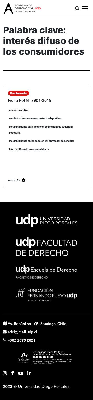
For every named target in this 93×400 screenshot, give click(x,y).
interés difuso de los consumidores (29, 149)
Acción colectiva (18, 110)
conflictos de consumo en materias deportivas (35, 118)
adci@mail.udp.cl (22, 332)
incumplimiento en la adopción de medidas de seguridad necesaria (41, 129)
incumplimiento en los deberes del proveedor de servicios (41, 141)
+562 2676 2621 (21, 340)
